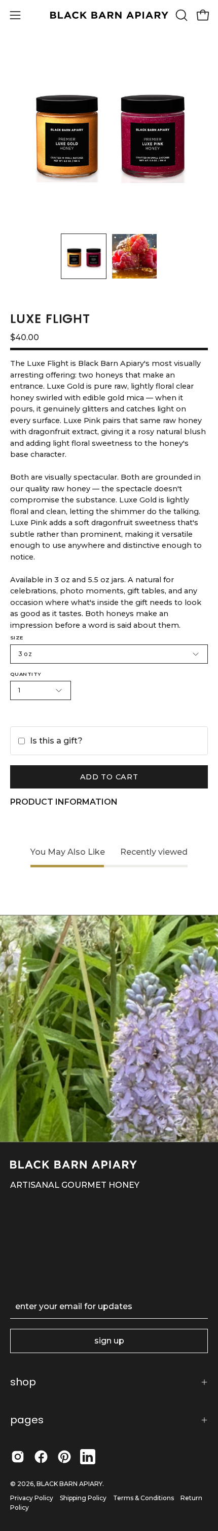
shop (23, 1382)
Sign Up (109, 1341)
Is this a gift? (56, 741)
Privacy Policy (31, 1498)
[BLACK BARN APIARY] (109, 15)
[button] (180, 15)
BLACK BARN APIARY (69, 1484)
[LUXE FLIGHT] (83, 256)
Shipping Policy (83, 1498)
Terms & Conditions (143, 1498)
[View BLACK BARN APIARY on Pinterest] (64, 1456)
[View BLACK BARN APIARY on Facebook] (41, 1456)
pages (27, 1420)
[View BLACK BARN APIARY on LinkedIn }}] (87, 1456)
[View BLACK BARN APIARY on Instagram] (17, 1456)
